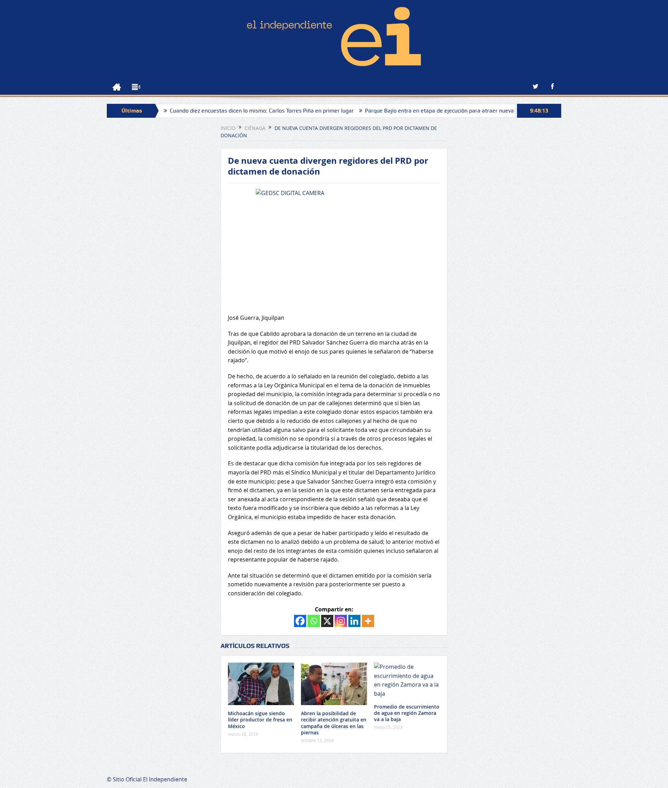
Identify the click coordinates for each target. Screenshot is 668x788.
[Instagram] (341, 621)
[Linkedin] (354, 621)
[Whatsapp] (314, 621)
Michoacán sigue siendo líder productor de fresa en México (260, 719)
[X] (327, 621)
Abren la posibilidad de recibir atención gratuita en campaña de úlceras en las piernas (333, 723)
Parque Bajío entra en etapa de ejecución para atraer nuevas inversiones (429, 110)
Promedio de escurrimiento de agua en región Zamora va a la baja (406, 713)
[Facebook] (300, 621)
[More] (368, 621)
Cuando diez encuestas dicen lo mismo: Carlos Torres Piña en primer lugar (235, 110)
